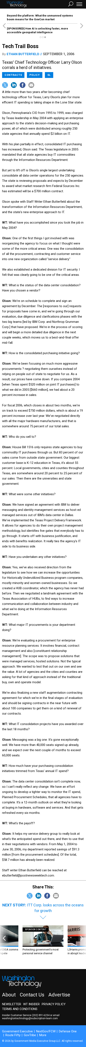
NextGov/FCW (46, 1031)
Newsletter (11, 1004)
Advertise (59, 995)
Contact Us (32, 995)
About (9, 995)
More (42, 1035)
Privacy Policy (54, 1004)
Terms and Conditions (19, 1009)
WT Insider (31, 1004)
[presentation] (4, 944)
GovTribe (30, 1035)
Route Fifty (12, 1035)
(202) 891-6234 (40, 1015)
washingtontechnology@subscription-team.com (30, 1018)
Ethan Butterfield (23, 54)
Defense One (68, 1031)
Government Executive (17, 1031)
